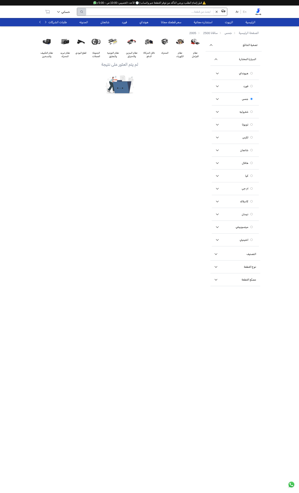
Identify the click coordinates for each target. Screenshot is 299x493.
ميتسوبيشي (242, 227)
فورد (245, 86)
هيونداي (243, 73)
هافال (245, 163)
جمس (245, 99)
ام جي (245, 188)
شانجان (244, 150)
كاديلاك (244, 201)
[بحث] (81, 12)
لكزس (245, 137)
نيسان (245, 214)
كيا (246, 176)
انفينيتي (244, 240)
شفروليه (243, 112)
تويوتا (245, 124)
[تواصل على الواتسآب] (291, 485)
